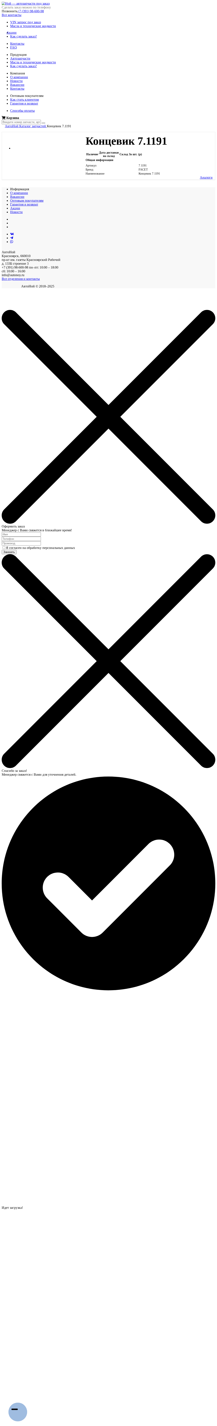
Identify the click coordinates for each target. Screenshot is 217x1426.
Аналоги (206, 177)
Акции (13, 32)
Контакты (17, 43)
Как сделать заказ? (23, 36)
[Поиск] (43, 123)
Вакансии (17, 85)
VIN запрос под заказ (25, 22)
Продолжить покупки (16, 307)
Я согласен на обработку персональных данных (40, 548)
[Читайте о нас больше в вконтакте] (12, 234)
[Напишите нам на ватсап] (11, 241)
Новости (16, 81)
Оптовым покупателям (26, 200)
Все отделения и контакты (21, 279)
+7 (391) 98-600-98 (30, 11)
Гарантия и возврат (24, 103)
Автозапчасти (20, 58)
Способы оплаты (22, 110)
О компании (19, 77)
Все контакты (11, 15)
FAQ (13, 47)
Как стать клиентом (24, 99)
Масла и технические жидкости (33, 26)
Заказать (9, 552)
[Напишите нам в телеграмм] (11, 238)
